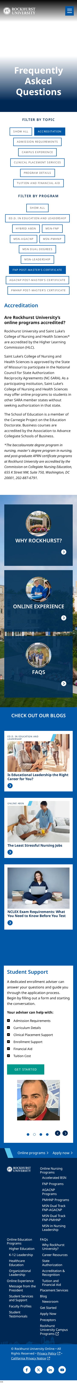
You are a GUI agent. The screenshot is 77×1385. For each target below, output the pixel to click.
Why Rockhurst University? (53, 1247)
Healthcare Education (17, 1263)
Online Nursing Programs (51, 1170)
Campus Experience (37, 152)
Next (65, 1133)
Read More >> (10, 785)
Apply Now (48, 1313)
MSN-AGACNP (23, 239)
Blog (43, 1296)
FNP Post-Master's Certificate (37, 270)
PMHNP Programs (55, 1200)
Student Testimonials (18, 1314)
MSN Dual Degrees (37, 249)
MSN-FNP (52, 228)
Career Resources (55, 1255)
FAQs (44, 1239)
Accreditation (50, 131)
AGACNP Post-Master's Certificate (37, 280)
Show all (37, 208)
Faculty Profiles (20, 1306)
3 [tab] (42, 1135)
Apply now (61, 1152)
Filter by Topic (38, 119)
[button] (25, 1069)
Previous (57, 1133)
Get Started (48, 1307)
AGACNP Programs (49, 1192)
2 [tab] (35, 1135)
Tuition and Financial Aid (51, 1283)
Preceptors (48, 1320)
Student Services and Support (21, 1298)
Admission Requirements (37, 141)
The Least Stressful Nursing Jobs (34, 845)
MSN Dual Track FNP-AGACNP (53, 1208)
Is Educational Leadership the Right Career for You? (37, 777)
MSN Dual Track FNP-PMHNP (53, 1218)
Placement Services (54, 1290)
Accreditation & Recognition (53, 1273)
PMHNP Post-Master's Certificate (38, 290)
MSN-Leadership (37, 259)
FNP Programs (53, 1184)
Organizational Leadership (20, 1273)
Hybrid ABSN (26, 228)
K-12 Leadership (21, 1255)
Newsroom (50, 1301)
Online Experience (20, 1281)
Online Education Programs (19, 1241)
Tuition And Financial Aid (38, 183)
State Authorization (52, 1263)
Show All (20, 131)
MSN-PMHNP (52, 239)
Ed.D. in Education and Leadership (37, 218)
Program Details (37, 173)
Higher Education (21, 1248)
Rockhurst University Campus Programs (54, 1330)
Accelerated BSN (54, 1177)
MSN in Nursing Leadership (53, 1228)
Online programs (31, 1152)
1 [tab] (29, 1135)
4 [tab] (48, 1135)
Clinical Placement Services (37, 162)
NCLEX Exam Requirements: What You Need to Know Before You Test (36, 914)
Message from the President (22, 1288)
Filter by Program (38, 196)
